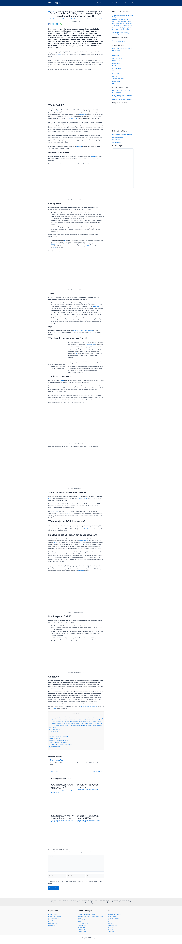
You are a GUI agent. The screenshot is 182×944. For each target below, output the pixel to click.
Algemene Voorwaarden (114, 920)
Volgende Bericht (98, 771)
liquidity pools (88, 529)
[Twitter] (53, 24)
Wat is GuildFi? (53, 727)
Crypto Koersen (52, 914)
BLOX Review (115, 76)
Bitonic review (116, 83)
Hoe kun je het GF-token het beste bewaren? (61, 744)
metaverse (96, 19)
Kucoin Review (116, 60)
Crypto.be (110, 929)
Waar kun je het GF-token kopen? (58, 742)
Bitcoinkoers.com (112, 925)
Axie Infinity (82, 114)
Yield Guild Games (72, 118)
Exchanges (106, 2)
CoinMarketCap (54, 511)
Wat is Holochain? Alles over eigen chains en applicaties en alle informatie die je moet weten (62, 816)
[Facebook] (49, 24)
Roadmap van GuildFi (55, 746)
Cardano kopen (52, 923)
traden (50, 498)
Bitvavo (70, 525)
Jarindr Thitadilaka (90, 344)
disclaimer (109, 904)
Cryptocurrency (89, 19)
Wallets (113, 2)
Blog (54, 11)
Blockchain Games (79, 19)
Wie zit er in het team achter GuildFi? (59, 736)
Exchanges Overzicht (113, 918)
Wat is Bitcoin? (116, 139)
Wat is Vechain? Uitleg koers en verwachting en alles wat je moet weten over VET (88, 785)
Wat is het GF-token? (55, 738)
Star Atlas (90, 330)
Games (53, 734)
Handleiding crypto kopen (90, 2)
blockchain (58, 111)
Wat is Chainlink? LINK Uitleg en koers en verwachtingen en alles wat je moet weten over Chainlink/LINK (62, 786)
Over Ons (110, 923)
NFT (101, 19)
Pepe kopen (51, 925)
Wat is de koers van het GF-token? (58, 740)
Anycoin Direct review (118, 78)
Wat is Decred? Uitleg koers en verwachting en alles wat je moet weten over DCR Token (88, 816)
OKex (74, 527)
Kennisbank (127, 2)
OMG (76, 353)
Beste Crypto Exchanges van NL (86, 914)
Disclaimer (110, 922)
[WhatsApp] (61, 24)
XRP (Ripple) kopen (53, 918)
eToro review (115, 73)
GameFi (53, 244)
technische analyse (82, 498)
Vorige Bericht (53, 771)
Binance (76, 525)
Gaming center (55, 731)
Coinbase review (116, 68)
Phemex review (116, 63)
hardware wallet (83, 540)
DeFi (58, 688)
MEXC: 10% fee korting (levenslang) (122, 99)
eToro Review (81, 927)
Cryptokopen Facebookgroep (89, 706)
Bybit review (115, 55)
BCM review (115, 71)
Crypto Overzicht (112, 916)
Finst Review (115, 66)
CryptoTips (111, 927)
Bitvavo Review (116, 53)
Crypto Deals (119, 2)
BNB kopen (51, 920)
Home (50, 11)
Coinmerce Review (83, 923)
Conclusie (52, 748)
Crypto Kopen (54, 3)
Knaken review (116, 81)
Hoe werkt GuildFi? (54, 729)
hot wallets (81, 570)
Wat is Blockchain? (117, 142)
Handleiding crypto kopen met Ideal (122, 134)
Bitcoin (69, 513)
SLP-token (90, 246)
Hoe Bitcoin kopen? (117, 137)
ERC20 (62, 380)
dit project (58, 54)
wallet (55, 542)
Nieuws (98, 820)
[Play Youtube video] (76, 88)
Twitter (54, 708)
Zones (53, 733)
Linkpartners (111, 931)
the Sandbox (83, 330)
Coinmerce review (117, 58)
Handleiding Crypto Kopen (115, 914)
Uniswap (98, 529)
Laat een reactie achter (56, 790)
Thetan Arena (96, 306)
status (54, 247)
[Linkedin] (57, 24)
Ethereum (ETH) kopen (54, 916)
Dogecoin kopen (52, 922)
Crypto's (99, 2)
